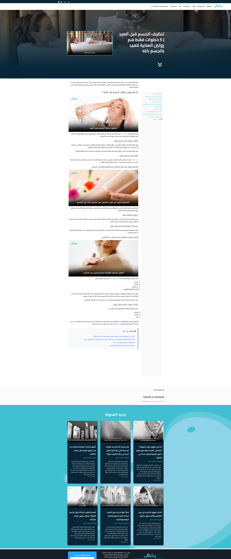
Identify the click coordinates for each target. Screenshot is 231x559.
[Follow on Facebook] (68, 2)
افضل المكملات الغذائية (161, 6)
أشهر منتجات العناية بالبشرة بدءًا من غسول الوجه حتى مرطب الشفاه (82, 450)
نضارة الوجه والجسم (114, 278)
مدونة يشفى (131, 27)
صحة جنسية (173, 6)
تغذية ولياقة (201, 6)
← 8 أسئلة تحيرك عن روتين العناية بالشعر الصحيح (123, 345)
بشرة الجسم (123, 133)
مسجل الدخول (153, 401)
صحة (180, 6)
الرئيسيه (209, 6)
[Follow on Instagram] (61, 2)
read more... (157, 480)
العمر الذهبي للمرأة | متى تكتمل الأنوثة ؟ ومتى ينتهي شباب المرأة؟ (82, 516)
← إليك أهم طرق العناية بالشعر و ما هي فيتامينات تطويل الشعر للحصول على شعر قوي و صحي (109, 339)
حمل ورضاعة (186, 6)
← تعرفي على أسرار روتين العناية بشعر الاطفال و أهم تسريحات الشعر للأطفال (114, 336)
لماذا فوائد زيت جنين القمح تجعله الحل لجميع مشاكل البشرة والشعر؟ (118, 516)
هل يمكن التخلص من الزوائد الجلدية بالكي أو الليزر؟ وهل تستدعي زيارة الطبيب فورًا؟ (117, 450)
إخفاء (153, 94)
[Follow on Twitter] (65, 2)
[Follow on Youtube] (58, 2)
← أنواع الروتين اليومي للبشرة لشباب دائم (124, 342)
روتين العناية (134, 159)
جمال (193, 6)
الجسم (118, 324)
